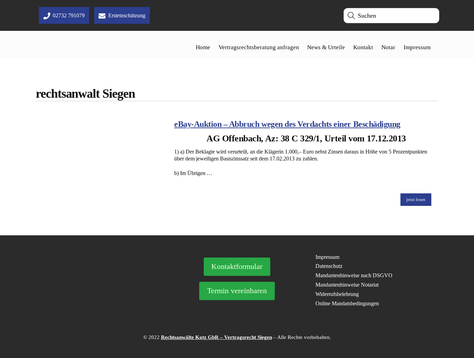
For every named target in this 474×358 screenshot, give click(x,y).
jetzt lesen (415, 199)
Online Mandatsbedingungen (347, 303)
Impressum (417, 47)
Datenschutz (328, 266)
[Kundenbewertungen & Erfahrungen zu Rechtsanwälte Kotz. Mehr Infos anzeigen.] (101, 293)
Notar (388, 47)
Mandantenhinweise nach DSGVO (353, 275)
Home (203, 47)
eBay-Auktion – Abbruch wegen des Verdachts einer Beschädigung (287, 124)
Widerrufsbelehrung (337, 294)
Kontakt (363, 47)
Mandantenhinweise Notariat (347, 285)
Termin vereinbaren (237, 291)
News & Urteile (326, 47)
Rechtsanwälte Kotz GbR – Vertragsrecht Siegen (216, 337)
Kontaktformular (236, 266)
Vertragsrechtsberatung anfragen (259, 47)
